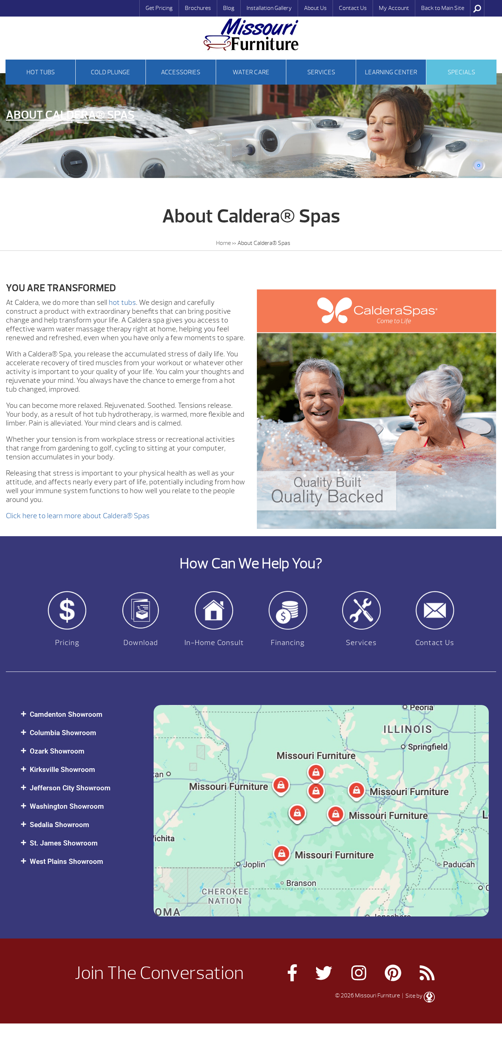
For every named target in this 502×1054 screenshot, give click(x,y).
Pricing (67, 642)
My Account (394, 8)
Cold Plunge (110, 72)
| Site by (412, 996)
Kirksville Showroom (62, 769)
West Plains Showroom (66, 861)
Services (321, 72)
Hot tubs (40, 72)
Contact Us (353, 8)
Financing (288, 642)
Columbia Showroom (63, 733)
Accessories (180, 72)
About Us (315, 8)
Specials (461, 72)
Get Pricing (159, 8)
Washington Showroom (67, 806)
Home (223, 243)
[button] (80, 714)
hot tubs (122, 302)
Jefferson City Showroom (70, 788)
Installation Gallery (269, 8)
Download (140, 642)
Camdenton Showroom (66, 714)
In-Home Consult (214, 642)
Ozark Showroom (57, 751)
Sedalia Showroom (59, 824)
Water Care (251, 72)
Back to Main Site (442, 8)
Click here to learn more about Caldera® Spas (78, 515)
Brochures (198, 8)
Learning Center (391, 72)
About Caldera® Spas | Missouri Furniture (251, 34)
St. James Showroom (64, 843)
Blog (228, 8)
